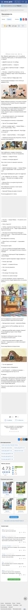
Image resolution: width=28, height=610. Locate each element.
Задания (11, 606)
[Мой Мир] (24, 439)
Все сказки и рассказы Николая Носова (13, 520)
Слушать (9, 19)
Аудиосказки (8, 603)
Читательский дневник (6, 608)
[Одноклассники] (21, 439)
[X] (26, 439)
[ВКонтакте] (19, 439)
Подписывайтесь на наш (12, 5)
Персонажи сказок (17, 608)
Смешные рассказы (18, 450)
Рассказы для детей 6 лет (7, 456)
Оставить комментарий (14, 579)
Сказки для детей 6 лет (19, 447)
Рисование (9, 605)
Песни (13, 603)
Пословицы (15, 605)
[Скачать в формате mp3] (26, 19)
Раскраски (3, 605)
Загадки (18, 603)
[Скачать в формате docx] (21, 19)
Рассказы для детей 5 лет (7, 453)
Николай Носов (5, 16)
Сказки (2, 603)
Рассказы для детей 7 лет (7, 459)
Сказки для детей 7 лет (6, 450)
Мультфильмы (4, 606)
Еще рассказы (14, 517)
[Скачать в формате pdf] (23, 19)
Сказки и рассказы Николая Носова (9, 445)
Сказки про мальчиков (6, 447)
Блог (21, 605)
